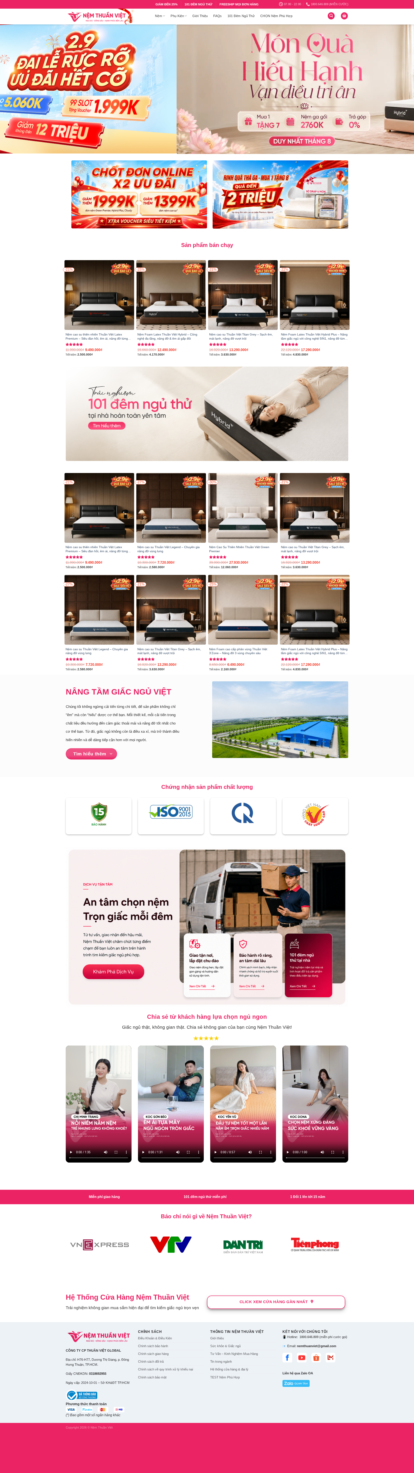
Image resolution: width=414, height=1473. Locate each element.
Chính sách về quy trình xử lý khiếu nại (165, 1369)
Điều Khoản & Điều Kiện (155, 1338)
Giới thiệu (217, 1338)
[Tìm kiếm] (331, 15)
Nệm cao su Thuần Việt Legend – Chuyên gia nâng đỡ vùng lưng (168, 549)
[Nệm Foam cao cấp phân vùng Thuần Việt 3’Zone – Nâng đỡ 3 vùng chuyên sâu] (243, 610)
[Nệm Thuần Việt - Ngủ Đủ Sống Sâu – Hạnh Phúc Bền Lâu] (107, 16)
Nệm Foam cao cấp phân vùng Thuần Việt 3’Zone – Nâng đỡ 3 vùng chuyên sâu (238, 651)
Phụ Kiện (177, 16)
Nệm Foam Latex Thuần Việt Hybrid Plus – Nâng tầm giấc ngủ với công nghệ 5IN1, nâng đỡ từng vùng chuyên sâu (314, 336)
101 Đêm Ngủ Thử (241, 16)
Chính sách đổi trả (151, 1361)
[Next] (400, 89)
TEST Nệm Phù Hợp (225, 1377)
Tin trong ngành (221, 1361)
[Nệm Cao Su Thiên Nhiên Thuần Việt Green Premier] (243, 508)
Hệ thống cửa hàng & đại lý (229, 1369)
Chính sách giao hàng (153, 1354)
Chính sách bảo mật (152, 1377)
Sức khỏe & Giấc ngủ (225, 1346)
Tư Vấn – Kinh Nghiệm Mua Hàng (234, 1354)
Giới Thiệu (200, 16)
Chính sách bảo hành (153, 1346)
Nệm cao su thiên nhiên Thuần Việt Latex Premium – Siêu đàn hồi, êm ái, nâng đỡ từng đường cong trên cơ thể (97, 336)
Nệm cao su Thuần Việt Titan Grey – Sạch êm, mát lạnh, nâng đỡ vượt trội (241, 336)
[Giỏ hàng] (344, 15)
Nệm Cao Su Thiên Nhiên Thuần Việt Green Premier (239, 549)
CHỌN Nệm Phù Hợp (276, 16)
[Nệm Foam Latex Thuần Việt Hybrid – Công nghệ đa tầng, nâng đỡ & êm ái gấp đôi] (171, 295)
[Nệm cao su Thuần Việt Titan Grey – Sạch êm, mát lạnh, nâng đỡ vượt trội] (243, 295)
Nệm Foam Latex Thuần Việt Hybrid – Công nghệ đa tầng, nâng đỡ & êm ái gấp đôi (167, 336)
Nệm (158, 16)
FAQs (217, 16)
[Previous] (14, 89)
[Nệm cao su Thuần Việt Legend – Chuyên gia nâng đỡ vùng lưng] (171, 508)
